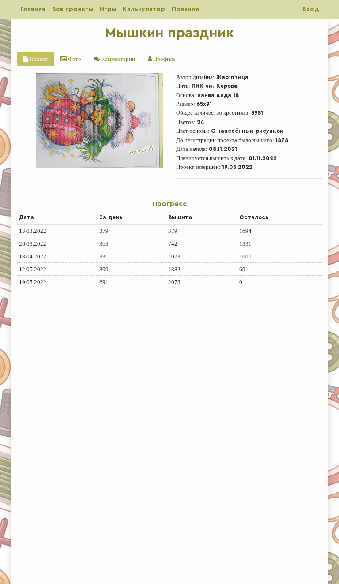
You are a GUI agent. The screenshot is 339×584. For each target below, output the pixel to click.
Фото (74, 59)
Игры (108, 9)
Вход (310, 9)
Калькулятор (144, 9)
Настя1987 (143, 150)
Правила (185, 9)
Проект (38, 59)
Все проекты (73, 9)
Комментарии (117, 59)
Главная (32, 9)
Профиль (163, 59)
